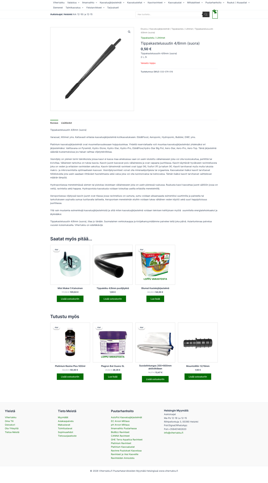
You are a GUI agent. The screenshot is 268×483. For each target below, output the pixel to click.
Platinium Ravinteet (121, 443)
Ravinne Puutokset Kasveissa (126, 450)
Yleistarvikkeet (94, 7)
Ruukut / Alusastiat (237, 2)
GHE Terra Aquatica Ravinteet (127, 439)
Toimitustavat (65, 428)
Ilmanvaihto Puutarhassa (124, 428)
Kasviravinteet (155, 2)
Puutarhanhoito (213, 2)
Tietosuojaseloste (67, 435)
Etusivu (144, 29)
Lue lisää (155, 298)
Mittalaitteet (193, 2)
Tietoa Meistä (12, 432)
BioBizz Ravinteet (120, 432)
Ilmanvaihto (88, 2)
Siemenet (58, 7)
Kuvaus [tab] (54, 122)
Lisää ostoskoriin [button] (70, 298)
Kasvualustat (175, 2)
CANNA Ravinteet (120, 435)
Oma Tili (9, 421)
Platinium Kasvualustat (123, 446)
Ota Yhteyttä (11, 428)
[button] (78, 2)
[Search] (206, 14)
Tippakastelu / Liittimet (182, 29)
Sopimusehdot (65, 432)
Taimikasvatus (73, 7)
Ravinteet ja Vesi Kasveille (124, 454)
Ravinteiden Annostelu (122, 458)
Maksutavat (64, 424)
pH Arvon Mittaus (120, 424)
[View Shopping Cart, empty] (215, 14)
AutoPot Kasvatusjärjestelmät (126, 417)
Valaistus (72, 2)
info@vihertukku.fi (173, 432)
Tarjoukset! (113, 7)
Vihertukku (58, 2)
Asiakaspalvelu (66, 421)
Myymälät (63, 417)
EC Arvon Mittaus (120, 421)
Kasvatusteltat (134, 2)
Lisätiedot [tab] (66, 122)
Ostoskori (10, 424)
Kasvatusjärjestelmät (111, 2)
